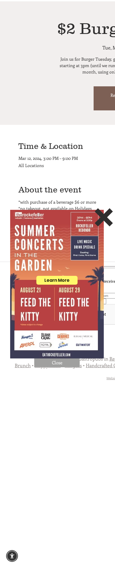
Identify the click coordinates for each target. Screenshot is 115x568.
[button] (57, 362)
